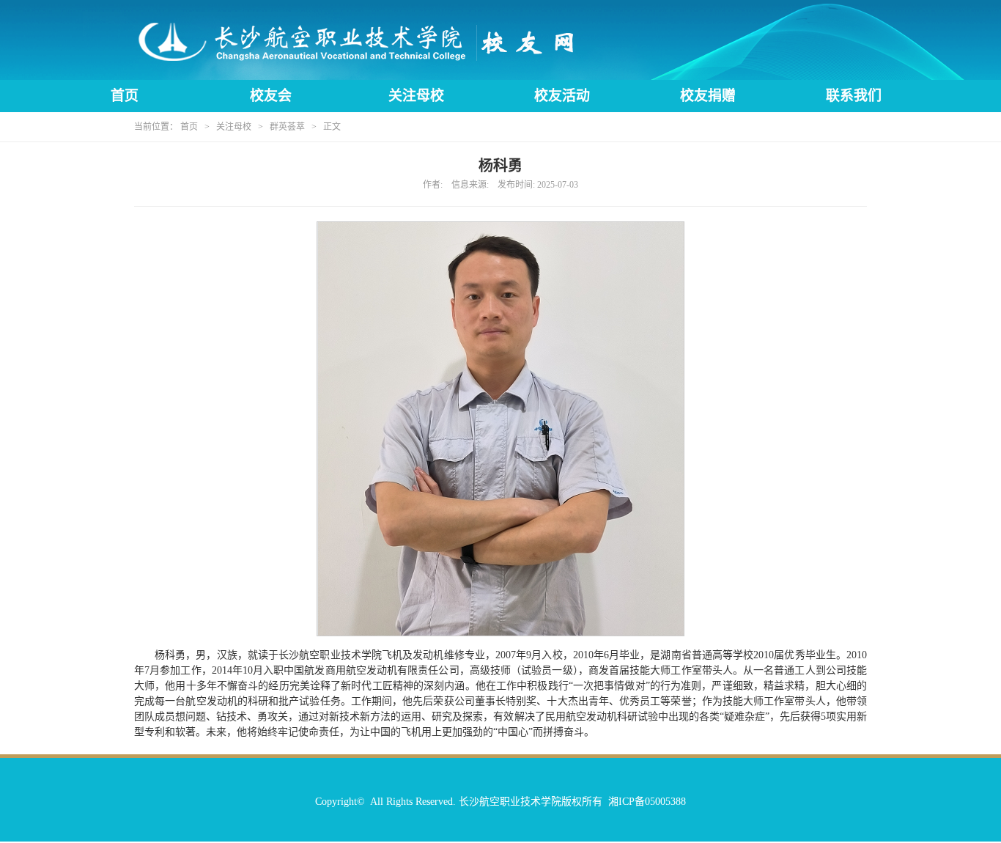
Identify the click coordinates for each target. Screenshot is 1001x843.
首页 (124, 95)
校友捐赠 (708, 95)
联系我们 (854, 95)
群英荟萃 (287, 127)
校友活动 (562, 95)
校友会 (271, 95)
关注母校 (416, 95)
